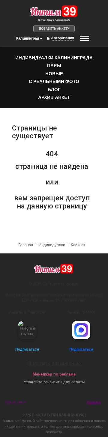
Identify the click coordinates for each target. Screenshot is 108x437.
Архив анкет (54, 97)
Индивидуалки (52, 245)
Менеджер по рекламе (54, 374)
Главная (26, 245)
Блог (54, 89)
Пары (54, 65)
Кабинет (78, 245)
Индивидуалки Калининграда (54, 57)
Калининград (27, 38)
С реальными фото (54, 81)
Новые (54, 73)
